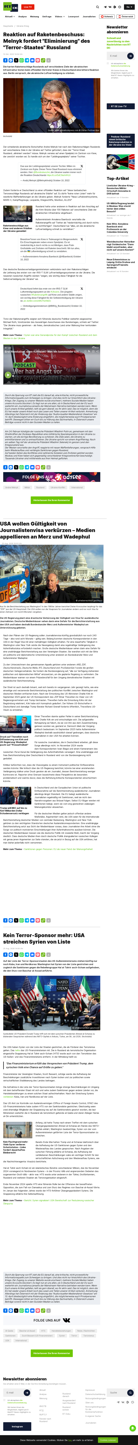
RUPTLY (43, 1414)
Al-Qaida (9, 1331)
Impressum (90, 1390)
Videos (58, 16)
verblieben (8, 1096)
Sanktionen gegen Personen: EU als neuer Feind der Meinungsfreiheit (58, 849)
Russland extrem (66, 1408)
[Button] (130, 56)
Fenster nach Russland (45, 1420)
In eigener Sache (93, 1416)
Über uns (89, 1402)
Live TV (28, 7)
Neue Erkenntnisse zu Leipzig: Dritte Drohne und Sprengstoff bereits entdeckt (121, 263)
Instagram (17, 1426)
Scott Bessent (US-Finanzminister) (37, 1335)
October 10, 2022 (61, 180)
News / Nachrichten (86, 1331)
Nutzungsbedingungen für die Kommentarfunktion (95, 1409)
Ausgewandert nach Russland (69, 1401)
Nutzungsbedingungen (95, 1398)
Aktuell (8, 16)
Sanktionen (10, 1335)
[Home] (10, 7)
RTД (41, 1410)
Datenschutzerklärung (95, 1394)
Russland (40, 487)
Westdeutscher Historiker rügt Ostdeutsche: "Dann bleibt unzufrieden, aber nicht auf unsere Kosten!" (121, 245)
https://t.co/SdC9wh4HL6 (58, 175)
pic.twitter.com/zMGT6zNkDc (37, 301)
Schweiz (108, 16)
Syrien (62, 1335)
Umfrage (46, 16)
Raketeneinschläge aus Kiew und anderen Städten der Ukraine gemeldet (17, 228)
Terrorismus (88, 1335)
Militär (27, 487)
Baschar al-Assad (27, 1331)
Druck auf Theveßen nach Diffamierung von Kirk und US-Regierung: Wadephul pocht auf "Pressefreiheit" (14, 740)
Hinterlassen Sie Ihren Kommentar (51, 500)
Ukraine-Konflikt (58, 487)
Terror (74, 1335)
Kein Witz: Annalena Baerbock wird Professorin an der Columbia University (117, 228)
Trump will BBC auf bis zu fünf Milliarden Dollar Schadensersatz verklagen (14, 811)
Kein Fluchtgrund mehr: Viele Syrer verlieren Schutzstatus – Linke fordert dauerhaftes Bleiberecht (15, 1147)
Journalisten (89, 16)
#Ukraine (55, 292)
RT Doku (66, 1414)
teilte (17, 1050)
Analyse (22, 16)
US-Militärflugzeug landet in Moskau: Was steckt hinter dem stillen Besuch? (120, 207)
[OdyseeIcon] (120, 7)
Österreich (127, 16)
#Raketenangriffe (39, 295)
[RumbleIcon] (115, 7)
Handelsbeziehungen (61, 1331)
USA (7, 1340)
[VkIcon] (110, 7)
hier (70, 1440)
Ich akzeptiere (120, 64)
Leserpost (73, 16)
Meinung (34, 16)
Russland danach (66, 1395)
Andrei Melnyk (11, 487)
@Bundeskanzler (41, 172)
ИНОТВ (42, 1406)
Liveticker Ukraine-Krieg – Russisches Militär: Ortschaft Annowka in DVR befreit (120, 189)
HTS (43, 1331)
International (77, 487)
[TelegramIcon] (105, 7)
